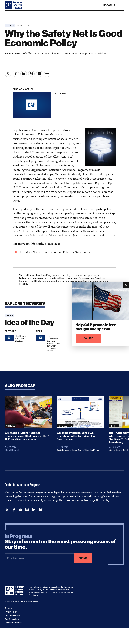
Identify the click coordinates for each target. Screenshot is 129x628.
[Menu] (121, 5)
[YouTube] (20, 510)
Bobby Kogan (77, 450)
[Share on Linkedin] (23, 74)
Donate (108, 5)
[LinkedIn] (33, 510)
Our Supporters (12, 619)
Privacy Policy (11, 612)
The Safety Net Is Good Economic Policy (44, 252)
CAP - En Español (12, 615)
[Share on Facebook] (16, 74)
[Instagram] (27, 510)
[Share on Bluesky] (31, 74)
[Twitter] (7, 510)
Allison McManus (91, 450)
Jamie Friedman (64, 450)
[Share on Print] (47, 74)
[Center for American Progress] (9, 5)
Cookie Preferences (13, 623)
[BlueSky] (40, 510)
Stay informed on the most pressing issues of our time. (60, 542)
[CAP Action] (15, 590)
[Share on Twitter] (8, 74)
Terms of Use (10, 608)
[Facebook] (13, 510)
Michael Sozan (115, 450)
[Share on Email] (39, 74)
